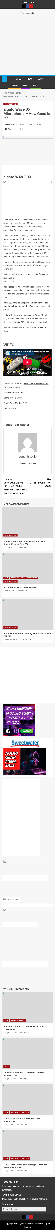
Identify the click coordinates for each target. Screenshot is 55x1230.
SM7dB (20, 322)
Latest (19, 79)
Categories (7, 1204)
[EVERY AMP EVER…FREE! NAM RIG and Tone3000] (27, 1007)
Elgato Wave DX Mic (12, 398)
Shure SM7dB (9, 409)
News (30, 79)
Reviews (14, 85)
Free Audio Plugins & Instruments (24, 578)
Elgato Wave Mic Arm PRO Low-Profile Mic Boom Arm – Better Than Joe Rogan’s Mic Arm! (15, 486)
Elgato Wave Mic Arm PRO (15, 403)
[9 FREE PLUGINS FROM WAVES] (27, 568)
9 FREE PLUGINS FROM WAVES (41, 482)
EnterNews (40, 1223)
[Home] (4, 79)
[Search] (50, 79)
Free (25, 85)
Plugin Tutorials (17, 1020)
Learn (40, 79)
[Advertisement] (27, 43)
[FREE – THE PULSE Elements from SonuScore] (27, 1099)
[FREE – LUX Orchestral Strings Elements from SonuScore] (27, 1145)
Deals (35, 85)
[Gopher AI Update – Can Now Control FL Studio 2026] (27, 1053)
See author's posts (27, 463)
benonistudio (10, 124)
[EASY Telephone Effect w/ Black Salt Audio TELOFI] (27, 614)
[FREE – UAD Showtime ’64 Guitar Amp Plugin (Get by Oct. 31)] (27, 522)
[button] (10, 79)
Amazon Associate (15, 1186)
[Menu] (10, 79)
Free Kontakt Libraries (20, 1112)
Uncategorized (10, 104)
